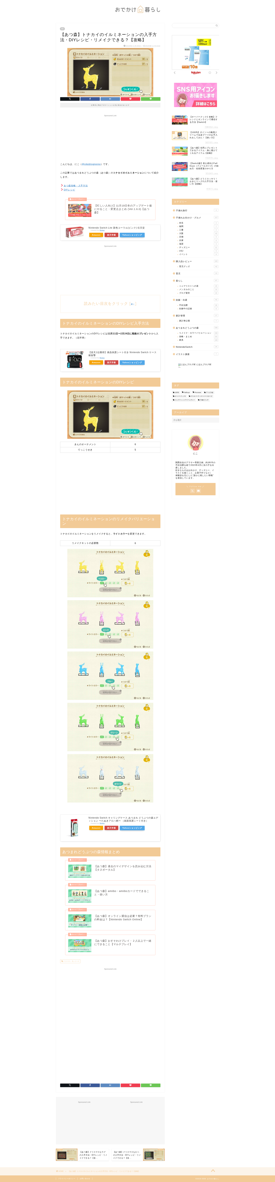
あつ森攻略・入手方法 (76, 185)
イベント (198, 254)
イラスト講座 (196, 354)
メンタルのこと (198, 289)
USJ (198, 251)
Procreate (198, 392)
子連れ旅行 (196, 210)
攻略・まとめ (198, 336)
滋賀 (198, 244)
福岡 (198, 226)
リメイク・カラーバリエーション (198, 333)
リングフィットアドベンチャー (185, 400)
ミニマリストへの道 (198, 286)
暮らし (196, 280)
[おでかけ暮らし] (137, 15)
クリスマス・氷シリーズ (71, 961)
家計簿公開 (198, 321)
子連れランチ (204, 400)
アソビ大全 (209, 392)
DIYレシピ (69, 190)
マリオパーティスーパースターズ (201, 396)
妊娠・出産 (196, 300)
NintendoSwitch (196, 347)
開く (133, 304)
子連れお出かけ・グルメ (196, 217)
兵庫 (198, 240)
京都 (198, 237)
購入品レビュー (196, 261)
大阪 (198, 233)
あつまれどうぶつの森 (196, 328)
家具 (198, 340)
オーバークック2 (180, 396)
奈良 (198, 223)
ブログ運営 (198, 293)
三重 (198, 230)
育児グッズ (198, 266)
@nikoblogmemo (91, 164)
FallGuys (187, 392)
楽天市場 (111, 235)
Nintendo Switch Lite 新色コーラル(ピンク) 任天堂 (117, 228)
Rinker (102, 230)
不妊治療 (198, 305)
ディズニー (198, 247)
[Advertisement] (110, 138)
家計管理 (196, 315)
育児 (196, 273)
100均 (177, 392)
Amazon (96, 235)
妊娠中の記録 (198, 309)
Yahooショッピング (132, 235)
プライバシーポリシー (66, 1178)
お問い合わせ (85, 1178)
